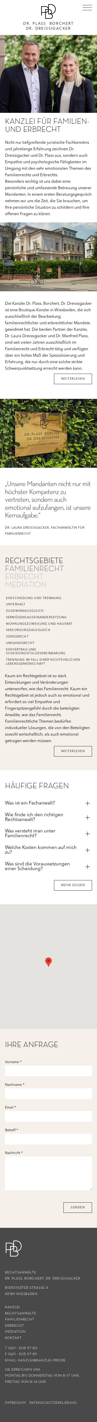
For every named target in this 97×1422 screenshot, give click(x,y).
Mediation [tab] (26, 585)
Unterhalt (16, 604)
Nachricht (14, 1153)
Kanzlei (12, 1307)
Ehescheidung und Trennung (33, 598)
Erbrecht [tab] (24, 577)
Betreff (11, 1130)
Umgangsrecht (20, 643)
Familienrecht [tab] (34, 569)
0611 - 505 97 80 (23, 1348)
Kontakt (13, 1338)
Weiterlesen (73, 378)
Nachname (14, 1085)
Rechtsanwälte (20, 1313)
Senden (78, 1207)
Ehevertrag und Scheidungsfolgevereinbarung (35, 651)
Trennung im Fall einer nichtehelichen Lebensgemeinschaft (43, 661)
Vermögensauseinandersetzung (36, 617)
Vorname (13, 1062)
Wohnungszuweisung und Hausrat (39, 624)
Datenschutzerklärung (53, 1403)
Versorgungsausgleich (28, 630)
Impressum (15, 1403)
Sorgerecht (17, 636)
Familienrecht (19, 1319)
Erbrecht (14, 1325)
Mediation (15, 1331)
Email (10, 1107)
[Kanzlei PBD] (13, 1248)
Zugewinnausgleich (25, 611)
